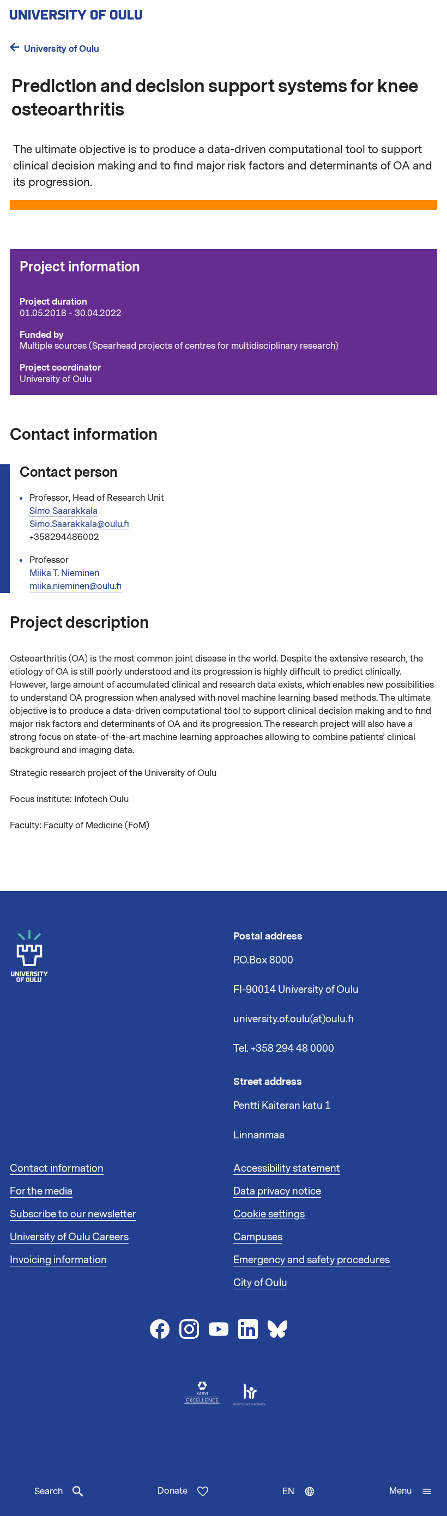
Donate (173, 1491)
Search (48, 1491)
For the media (41, 1191)
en (301, 1500)
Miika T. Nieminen (64, 573)
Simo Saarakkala (63, 511)
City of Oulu (260, 1283)
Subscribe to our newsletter (73, 1214)
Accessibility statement (286, 1168)
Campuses (257, 1237)
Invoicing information (58, 1260)
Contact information (57, 1168)
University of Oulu (61, 49)
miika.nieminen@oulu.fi (75, 586)
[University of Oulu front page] (101, 11)
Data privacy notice (277, 1191)
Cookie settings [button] (269, 1214)
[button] (410, 1491)
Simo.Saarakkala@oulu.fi (79, 524)
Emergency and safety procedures (311, 1260)
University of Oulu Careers (69, 1237)
